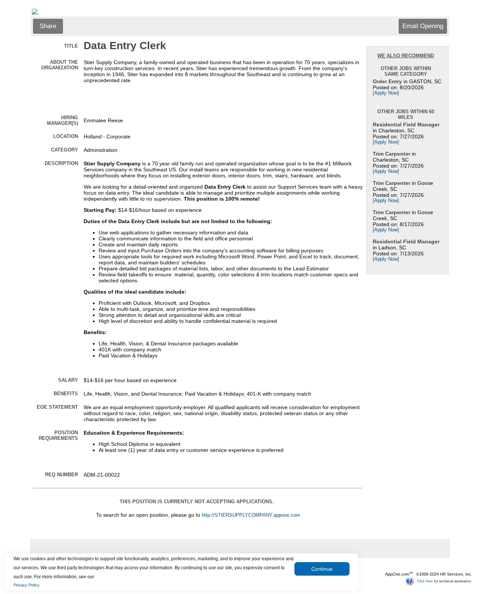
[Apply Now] (386, 93)
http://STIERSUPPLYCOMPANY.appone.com (251, 515)
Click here (425, 581)
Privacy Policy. (27, 585)
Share (48, 26)
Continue (322, 569)
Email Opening (422, 26)
